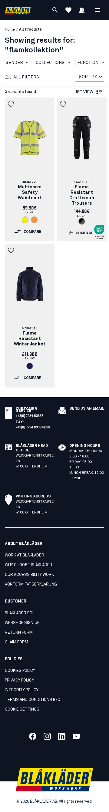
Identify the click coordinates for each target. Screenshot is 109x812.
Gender (14, 63)
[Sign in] (81, 10)
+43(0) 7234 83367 (29, 415)
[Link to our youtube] (76, 736)
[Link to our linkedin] (61, 736)
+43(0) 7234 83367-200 (33, 427)
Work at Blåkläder (24, 555)
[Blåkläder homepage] (18, 10)
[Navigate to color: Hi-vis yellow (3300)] (25, 219)
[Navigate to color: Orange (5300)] (34, 219)
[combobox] (89, 77)
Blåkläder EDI (19, 613)
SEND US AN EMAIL (86, 409)
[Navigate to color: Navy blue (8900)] (29, 366)
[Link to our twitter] (47, 736)
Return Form (19, 633)
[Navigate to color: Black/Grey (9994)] (81, 221)
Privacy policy (19, 680)
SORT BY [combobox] (88, 77)
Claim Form (16, 642)
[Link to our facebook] (32, 736)
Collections (50, 63)
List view (83, 92)
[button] (11, 104)
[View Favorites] (68, 10)
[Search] (55, 10)
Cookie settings (22, 709)
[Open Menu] (97, 10)
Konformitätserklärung (31, 584)
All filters (26, 77)
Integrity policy (21, 690)
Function (87, 63)
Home (10, 29)
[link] (29, 169)
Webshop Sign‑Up (22, 623)
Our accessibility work (29, 575)
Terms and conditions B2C (32, 700)
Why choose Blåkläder (28, 565)
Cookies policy (20, 671)
